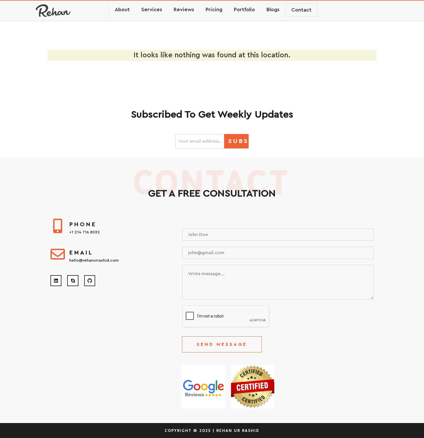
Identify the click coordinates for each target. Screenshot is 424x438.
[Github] (89, 280)
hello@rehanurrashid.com (94, 260)
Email (81, 253)
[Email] (57, 254)
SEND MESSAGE (222, 344)
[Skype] (72, 280)
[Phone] (57, 226)
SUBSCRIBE (238, 141)
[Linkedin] (55, 280)
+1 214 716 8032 (84, 232)
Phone (83, 224)
